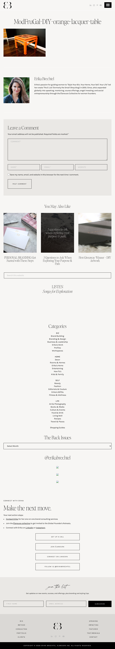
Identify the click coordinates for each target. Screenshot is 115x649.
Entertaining (57, 368)
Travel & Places (57, 421)
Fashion (57, 386)
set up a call (57, 537)
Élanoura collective (21, 523)
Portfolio (21, 633)
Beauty (57, 383)
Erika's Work (57, 345)
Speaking (93, 621)
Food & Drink (57, 413)
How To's (57, 371)
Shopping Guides (57, 427)
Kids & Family (57, 374)
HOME (57, 357)
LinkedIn (29, 528)
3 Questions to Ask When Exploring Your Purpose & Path (57, 260)
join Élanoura (57, 547)
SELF (57, 380)
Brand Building (57, 336)
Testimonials (93, 633)
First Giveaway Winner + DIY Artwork (95, 258)
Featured (93, 629)
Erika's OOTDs (57, 392)
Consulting (21, 629)
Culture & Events (57, 410)
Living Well (57, 416)
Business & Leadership (57, 342)
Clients (21, 637)
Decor (57, 359)
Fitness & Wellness (57, 395)
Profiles (57, 348)
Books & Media (57, 407)
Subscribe (100, 604)
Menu (107, 5)
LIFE (57, 401)
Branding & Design (57, 339)
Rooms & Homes (57, 362)
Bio (21, 621)
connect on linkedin (57, 557)
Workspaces (57, 351)
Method (21, 625)
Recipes (57, 418)
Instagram (40, 528)
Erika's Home (57, 365)
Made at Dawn (57, 621)
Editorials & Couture (57, 389)
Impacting (93, 625)
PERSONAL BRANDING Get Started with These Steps (20, 258)
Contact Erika (12, 519)
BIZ (57, 333)
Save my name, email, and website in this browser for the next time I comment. (44, 175)
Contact (93, 637)
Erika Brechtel (8, 5)
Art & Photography (57, 404)
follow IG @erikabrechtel (57, 566)
